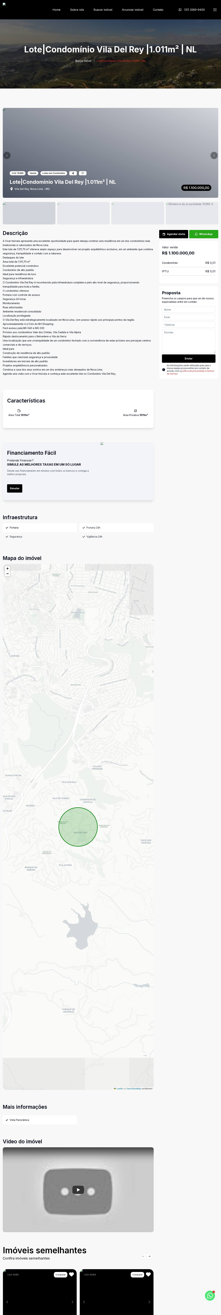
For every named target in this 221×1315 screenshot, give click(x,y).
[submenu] (215, 10)
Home (56, 9)
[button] (6, 155)
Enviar (189, 358)
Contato (158, 9)
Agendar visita (176, 234)
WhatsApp (206, 234)
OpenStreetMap (133, 1088)
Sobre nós (77, 9)
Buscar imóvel (103, 9)
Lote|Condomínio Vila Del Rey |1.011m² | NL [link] (121, 60)
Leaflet (119, 1088)
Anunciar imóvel (132, 9)
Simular (15, 488)
